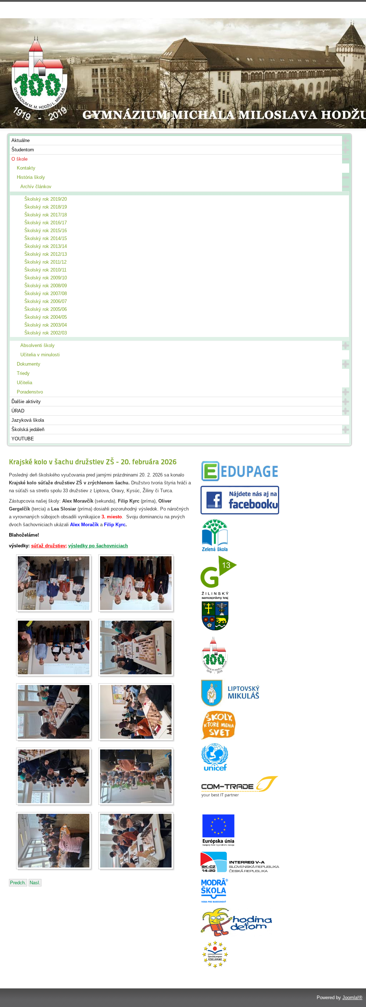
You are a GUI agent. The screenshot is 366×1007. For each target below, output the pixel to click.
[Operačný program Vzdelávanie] (215, 967)
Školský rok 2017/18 (45, 214)
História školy (31, 177)
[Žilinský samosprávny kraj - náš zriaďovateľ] (215, 629)
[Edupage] (240, 480)
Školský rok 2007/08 (45, 293)
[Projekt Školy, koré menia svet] (218, 737)
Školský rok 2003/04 (45, 325)
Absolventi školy (37, 345)
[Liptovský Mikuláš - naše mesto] (230, 705)
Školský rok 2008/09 (45, 285)
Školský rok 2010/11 (45, 270)
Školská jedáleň (27, 429)
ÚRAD (17, 411)
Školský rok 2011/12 (45, 262)
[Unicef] (215, 770)
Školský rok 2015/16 (45, 230)
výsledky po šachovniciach (98, 545)
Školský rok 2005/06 (45, 309)
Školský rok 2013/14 (45, 246)
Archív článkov (35, 186)
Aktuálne (20, 140)
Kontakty (26, 168)
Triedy (23, 373)
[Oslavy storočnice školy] (215, 673)
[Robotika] (240, 870)
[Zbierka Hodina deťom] (236, 935)
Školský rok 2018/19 (45, 207)
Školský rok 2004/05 (45, 317)
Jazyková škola (27, 420)
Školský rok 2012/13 (45, 254)
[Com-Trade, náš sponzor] (240, 796)
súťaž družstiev (48, 545)
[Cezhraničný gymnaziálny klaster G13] (219, 586)
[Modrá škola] (215, 902)
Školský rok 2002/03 (45, 333)
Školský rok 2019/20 (45, 199)
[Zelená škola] (215, 550)
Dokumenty (28, 364)
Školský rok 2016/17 (45, 222)
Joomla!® (352, 997)
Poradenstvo (30, 392)
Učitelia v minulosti (40, 354)
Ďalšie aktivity (26, 401)
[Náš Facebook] (240, 512)
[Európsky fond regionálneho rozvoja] (218, 846)
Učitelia (24, 382)
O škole (19, 159)
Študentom (22, 149)
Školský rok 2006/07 (45, 301)
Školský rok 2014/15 (45, 238)
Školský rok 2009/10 (45, 277)
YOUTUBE (22, 438)
